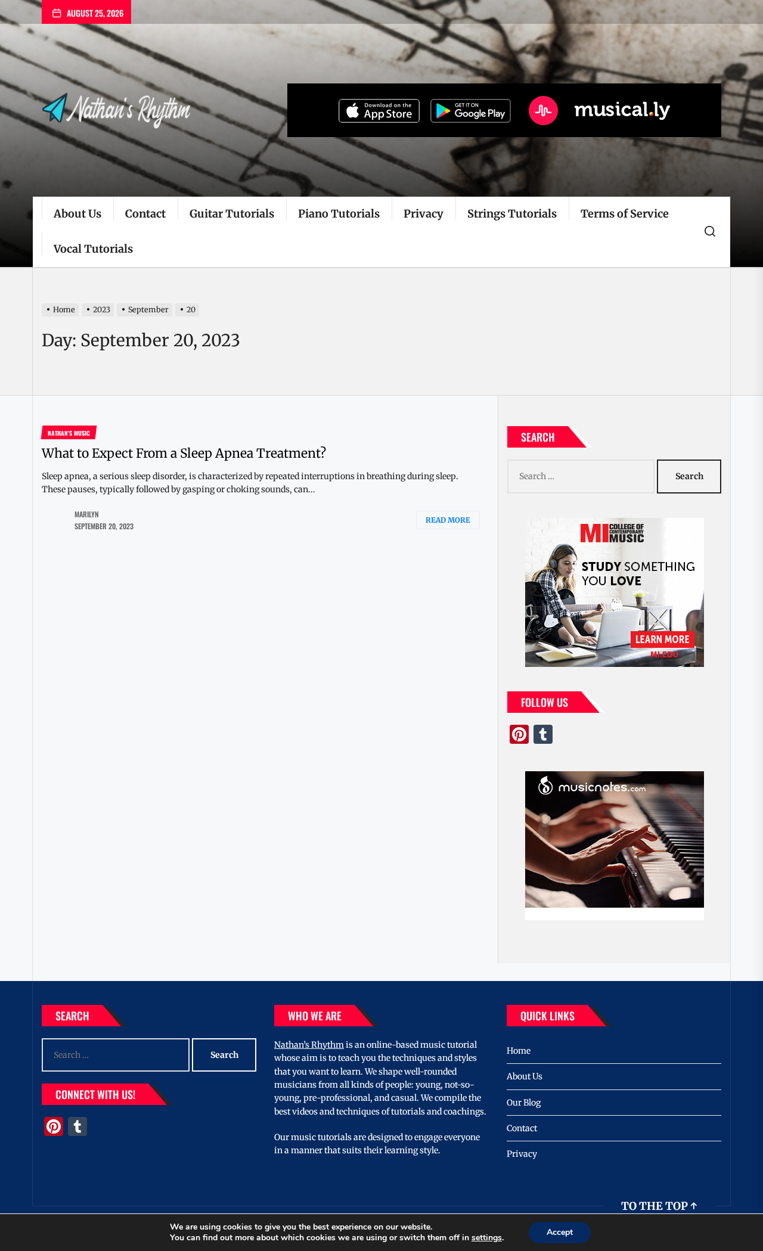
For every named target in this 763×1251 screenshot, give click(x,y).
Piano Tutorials (339, 214)
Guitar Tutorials (232, 214)
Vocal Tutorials (93, 249)
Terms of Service (625, 214)
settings (487, 1238)
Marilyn (87, 514)
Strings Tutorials (512, 214)
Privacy (423, 214)
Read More (448, 520)
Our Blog (524, 1102)
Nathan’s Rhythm (309, 1044)
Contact (145, 214)
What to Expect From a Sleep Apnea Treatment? (184, 453)
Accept (560, 1232)
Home (519, 1050)
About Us (77, 214)
